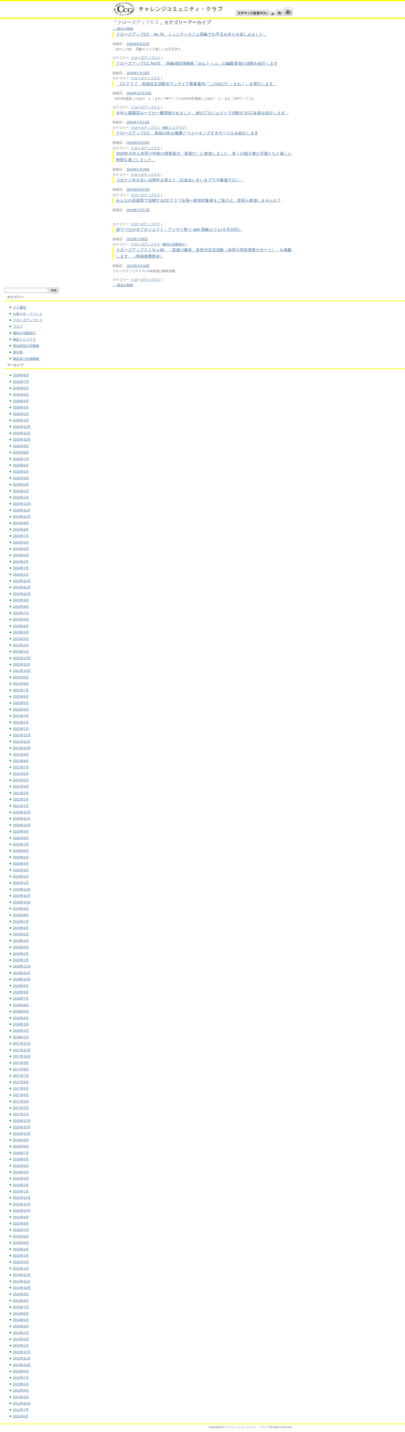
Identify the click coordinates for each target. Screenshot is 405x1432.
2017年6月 (21, 1082)
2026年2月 (21, 414)
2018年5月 (21, 1011)
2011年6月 (20, 1416)
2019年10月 (22, 902)
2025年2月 (21, 491)
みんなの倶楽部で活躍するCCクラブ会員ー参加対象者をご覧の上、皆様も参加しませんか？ (198, 200)
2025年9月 (21, 446)
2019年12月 (22, 889)
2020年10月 (22, 825)
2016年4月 (21, 1172)
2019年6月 (21, 928)
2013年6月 (21, 1384)
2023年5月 (21, 626)
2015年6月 (21, 1236)
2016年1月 (21, 1191)
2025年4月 (21, 478)
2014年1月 (21, 1345)
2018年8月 (21, 992)
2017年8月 (21, 1069)
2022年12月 (22, 658)
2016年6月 (21, 1159)
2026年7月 (21, 382)
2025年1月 (21, 497)
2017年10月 (22, 1056)
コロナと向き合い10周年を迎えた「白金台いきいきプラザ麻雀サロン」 (180, 180)
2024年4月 (21, 555)
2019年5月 (21, 934)
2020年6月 (21, 851)
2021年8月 (21, 761)
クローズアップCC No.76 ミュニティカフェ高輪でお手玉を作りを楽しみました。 (191, 34)
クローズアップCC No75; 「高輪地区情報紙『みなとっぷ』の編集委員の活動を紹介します (197, 63)
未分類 (18, 352)
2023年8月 (21, 607)
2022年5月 (21, 703)
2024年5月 (21, 549)
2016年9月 (21, 1140)
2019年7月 (21, 921)
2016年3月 (21, 1178)
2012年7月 (21, 1410)
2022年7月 (21, 690)
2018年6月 (21, 1005)
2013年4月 (21, 1390)
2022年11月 (21, 664)
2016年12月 (22, 1121)
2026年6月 (21, 388)
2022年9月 (21, 677)
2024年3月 (21, 562)
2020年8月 (21, 838)
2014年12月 (22, 1275)
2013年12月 (22, 1352)
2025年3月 (21, 484)
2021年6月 (21, 774)
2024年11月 (21, 510)
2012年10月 (22, 1403)
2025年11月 (21, 433)
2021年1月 (21, 806)
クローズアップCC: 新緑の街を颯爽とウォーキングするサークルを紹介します (187, 133)
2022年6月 (21, 696)
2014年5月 (21, 1320)
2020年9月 (21, 831)
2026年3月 (21, 407)
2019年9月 (21, 908)
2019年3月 (21, 947)
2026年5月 (21, 394)
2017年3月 (21, 1101)
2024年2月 (21, 568)
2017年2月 (21, 1108)
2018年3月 (21, 1024)
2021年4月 (21, 786)
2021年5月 (21, 780)
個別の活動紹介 (173, 244)
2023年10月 (22, 594)
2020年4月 (21, 863)
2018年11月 (21, 973)
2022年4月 (21, 709)
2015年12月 (22, 1198)
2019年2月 (21, 954)
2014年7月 (21, 1307)
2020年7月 (21, 844)
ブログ (18, 326)
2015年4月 (21, 1249)
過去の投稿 (122, 28)
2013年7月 (21, 1377)
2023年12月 (22, 581)
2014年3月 (21, 1333)
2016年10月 (22, 1133)
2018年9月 (21, 986)
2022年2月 (21, 722)
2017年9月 (21, 1063)
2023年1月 (21, 651)
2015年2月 (21, 1262)
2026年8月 (21, 375)
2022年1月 (21, 729)
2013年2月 (21, 1397)
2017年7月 (21, 1076)
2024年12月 (22, 504)
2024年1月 (21, 574)
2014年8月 (21, 1301)
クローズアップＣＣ (145, 58)
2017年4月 (21, 1095)
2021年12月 (22, 735)
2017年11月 (21, 1050)
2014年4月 (21, 1326)
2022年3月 (21, 716)
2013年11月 (21, 1358)
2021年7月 (21, 767)
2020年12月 (22, 812)
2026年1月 (21, 420)
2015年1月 (21, 1268)
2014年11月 (21, 1281)
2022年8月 (21, 684)
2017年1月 (21, 1114)
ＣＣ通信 (19, 307)
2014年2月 (21, 1339)
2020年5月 (21, 857)
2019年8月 (21, 915)
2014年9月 (21, 1294)
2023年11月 (21, 587)
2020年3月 (21, 870)
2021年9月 (21, 754)
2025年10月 (22, 439)
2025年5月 (21, 471)
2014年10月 (22, 1288)
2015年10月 (22, 1210)
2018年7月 (21, 998)
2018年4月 (21, 1018)
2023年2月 (21, 645)
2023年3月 (21, 639)
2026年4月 (21, 401)
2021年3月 (21, 793)
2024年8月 (21, 529)
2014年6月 (21, 1313)
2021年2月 (21, 799)
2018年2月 (21, 1030)
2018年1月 (21, 1037)
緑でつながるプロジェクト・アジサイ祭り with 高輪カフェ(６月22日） (179, 229)
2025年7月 (21, 459)
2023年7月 (21, 613)
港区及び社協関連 (26, 359)
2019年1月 (21, 960)
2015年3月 (21, 1255)
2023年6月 (21, 619)
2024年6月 (21, 542)
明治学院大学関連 (26, 346)
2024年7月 (21, 536)
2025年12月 (22, 427)
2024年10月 (22, 516)
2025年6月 (21, 465)
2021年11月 (21, 741)
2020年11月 (21, 818)
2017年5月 (21, 1088)
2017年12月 (22, 1043)
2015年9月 (21, 1217)
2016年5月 (21, 1166)
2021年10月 (22, 748)
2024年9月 (21, 523)
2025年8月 (21, 452)
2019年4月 (21, 941)
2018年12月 (22, 966)
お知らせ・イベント (27, 314)
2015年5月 (21, 1243)
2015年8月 (21, 1223)
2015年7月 (21, 1230)
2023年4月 (21, 632)
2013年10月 (22, 1365)
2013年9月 (21, 1371)
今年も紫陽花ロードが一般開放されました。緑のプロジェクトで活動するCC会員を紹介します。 (202, 113)
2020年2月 (21, 876)
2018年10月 (22, 979)
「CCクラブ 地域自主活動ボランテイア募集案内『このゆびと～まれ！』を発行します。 (196, 84)
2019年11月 (21, 896)
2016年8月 (21, 1146)
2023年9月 (21, 600)
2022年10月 (22, 671)
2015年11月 (21, 1204)
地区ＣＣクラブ (173, 127)
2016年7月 (21, 1153)
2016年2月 (21, 1185)
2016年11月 (21, 1127)
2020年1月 (21, 883)
